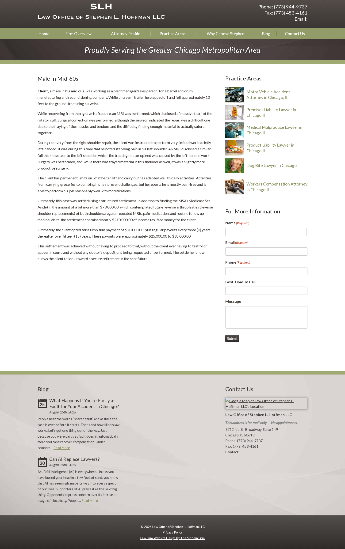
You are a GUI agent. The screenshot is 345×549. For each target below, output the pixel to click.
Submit (232, 339)
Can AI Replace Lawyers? (74, 459)
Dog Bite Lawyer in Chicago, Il (273, 165)
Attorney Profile (125, 33)
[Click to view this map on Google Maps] (266, 406)
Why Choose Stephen (225, 33)
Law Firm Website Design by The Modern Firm (172, 538)
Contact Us (295, 33)
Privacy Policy (173, 532)
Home (43, 33)
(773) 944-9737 (290, 6)
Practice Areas (173, 33)
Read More (62, 448)
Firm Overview (78, 33)
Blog (266, 33)
